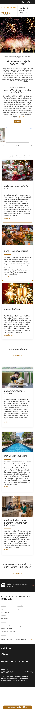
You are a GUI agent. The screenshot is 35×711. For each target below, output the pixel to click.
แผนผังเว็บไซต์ (16, 680)
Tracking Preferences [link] (7, 676)
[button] (22, 2)
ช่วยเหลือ (23, 680)
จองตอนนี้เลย (7, 218)
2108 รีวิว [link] (6, 14)
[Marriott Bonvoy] (29, 2)
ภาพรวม (3, 606)
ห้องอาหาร (4, 615)
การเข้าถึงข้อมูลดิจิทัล (6, 680)
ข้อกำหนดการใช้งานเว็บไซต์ (21, 676)
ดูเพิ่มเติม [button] (25, 81)
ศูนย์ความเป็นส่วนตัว (23, 678)
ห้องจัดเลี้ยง (20, 606)
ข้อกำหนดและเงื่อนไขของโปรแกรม (9, 678)
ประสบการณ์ (4, 618)
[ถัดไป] (29, 145)
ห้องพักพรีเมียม (5, 612)
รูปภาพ (19, 609)
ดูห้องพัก (17, 573)
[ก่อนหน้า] (5, 145)
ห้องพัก (3, 609)
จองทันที (17, 121)
